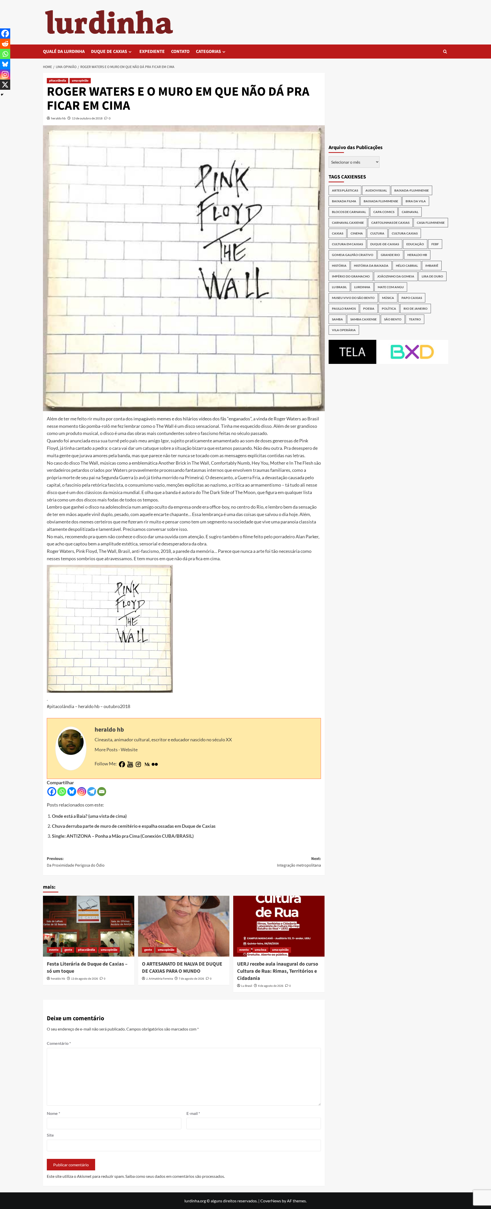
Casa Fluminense (431, 223)
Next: (299, 862)
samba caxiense (363, 319)
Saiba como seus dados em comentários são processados (174, 1176)
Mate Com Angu (391, 287)
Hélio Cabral (407, 265)
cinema (357, 233)
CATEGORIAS (208, 51)
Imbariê (431, 265)
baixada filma (344, 201)
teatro (415, 319)
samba (337, 319)
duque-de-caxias (384, 244)
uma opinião (80, 81)
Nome (53, 1113)
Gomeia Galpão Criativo (352, 255)
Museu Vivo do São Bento (353, 298)
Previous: (76, 862)
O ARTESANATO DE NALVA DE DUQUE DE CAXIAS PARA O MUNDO (182, 967)
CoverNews (270, 1200)
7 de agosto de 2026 (191, 979)
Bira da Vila (416, 201)
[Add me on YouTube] (130, 764)
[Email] (101, 791)
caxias (337, 233)
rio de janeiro (416, 308)
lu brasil (339, 287)
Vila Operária (344, 330)
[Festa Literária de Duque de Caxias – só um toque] (88, 926)
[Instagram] (81, 791)
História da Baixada (371, 265)
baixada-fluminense (411, 190)
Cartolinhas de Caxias (390, 223)
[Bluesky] (71, 791)
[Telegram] (91, 791)
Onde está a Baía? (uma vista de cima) (89, 816)
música (388, 298)
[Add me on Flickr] (155, 764)
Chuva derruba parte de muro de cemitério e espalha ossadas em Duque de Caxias (134, 826)
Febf (435, 244)
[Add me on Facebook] (122, 764)
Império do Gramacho (351, 276)
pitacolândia (57, 81)
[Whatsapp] (61, 791)
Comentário (59, 1043)
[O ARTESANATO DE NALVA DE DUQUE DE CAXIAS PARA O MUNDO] (183, 926)
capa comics (383, 212)
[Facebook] (51, 791)
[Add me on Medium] (146, 764)
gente (68, 950)
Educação (415, 244)
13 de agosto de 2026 (84, 979)
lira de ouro (432, 276)
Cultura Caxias (405, 233)
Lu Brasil (246, 986)
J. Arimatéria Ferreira (159, 979)
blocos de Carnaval (349, 212)
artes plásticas (345, 190)
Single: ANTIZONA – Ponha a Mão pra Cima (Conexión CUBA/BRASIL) (123, 836)
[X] (5, 85)
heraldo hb (58, 118)
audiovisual (376, 190)
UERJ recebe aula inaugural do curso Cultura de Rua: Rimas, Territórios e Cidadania (277, 971)
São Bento (392, 319)
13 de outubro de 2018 (87, 118)
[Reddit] (5, 44)
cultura (377, 233)
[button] (445, 51)
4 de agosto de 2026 (270, 986)
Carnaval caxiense (348, 223)
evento (54, 950)
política (389, 308)
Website (129, 749)
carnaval (410, 212)
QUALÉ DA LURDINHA (64, 51)
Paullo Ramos (344, 308)
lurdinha (362, 287)
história (339, 265)
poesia (368, 308)
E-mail (193, 1113)
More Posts (106, 749)
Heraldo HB (417, 255)
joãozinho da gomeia (395, 276)
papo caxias (411, 298)
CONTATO (180, 51)
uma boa (260, 950)
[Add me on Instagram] (138, 764)
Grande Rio (390, 255)
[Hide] (2, 95)
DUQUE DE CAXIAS (109, 51)
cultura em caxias (347, 244)
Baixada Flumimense (381, 201)
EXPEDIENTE (152, 51)
